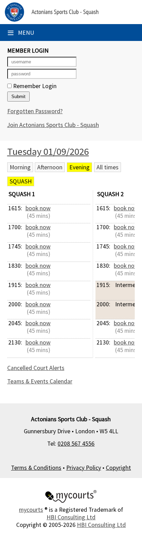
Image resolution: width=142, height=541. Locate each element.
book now (38, 208)
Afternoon (49, 167)
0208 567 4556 (76, 443)
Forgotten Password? (35, 111)
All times (108, 167)
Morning (20, 167)
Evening (79, 167)
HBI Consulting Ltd (71, 517)
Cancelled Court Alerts (35, 368)
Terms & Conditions (36, 467)
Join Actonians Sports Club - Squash (53, 125)
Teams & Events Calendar (39, 381)
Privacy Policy (83, 467)
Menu (20, 32)
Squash (21, 181)
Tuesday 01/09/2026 (48, 151)
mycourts (31, 509)
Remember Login (34, 86)
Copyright (118, 467)
